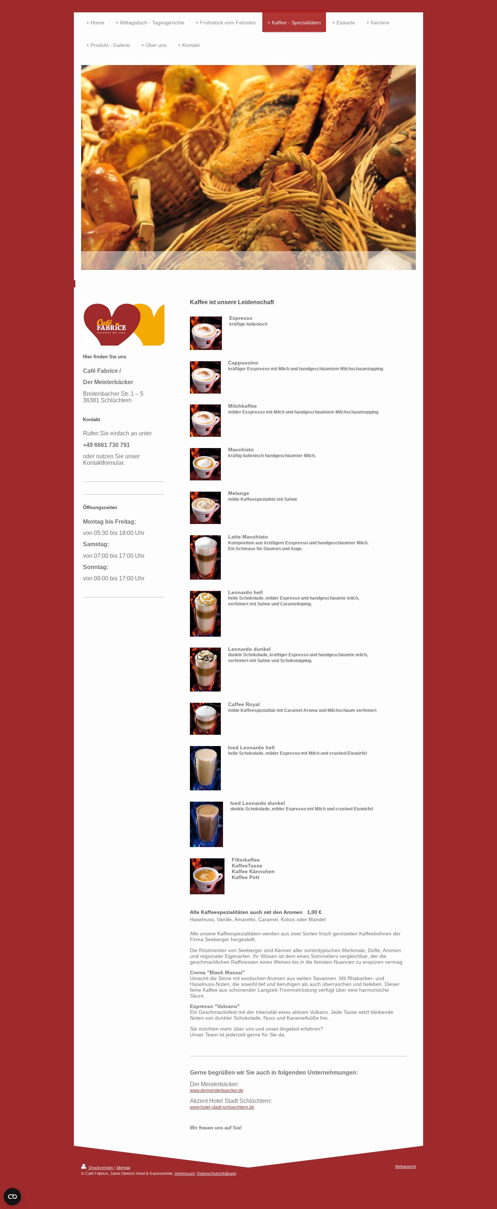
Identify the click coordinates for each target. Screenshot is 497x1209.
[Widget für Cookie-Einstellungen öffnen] (12, 1196)
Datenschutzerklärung (216, 1173)
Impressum (185, 1173)
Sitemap (123, 1167)
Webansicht (405, 1166)
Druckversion (101, 1167)
